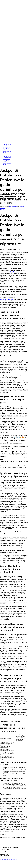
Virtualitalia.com (14, 272)
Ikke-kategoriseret (13, 206)
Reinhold (22, 206)
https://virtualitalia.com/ (6, 299)
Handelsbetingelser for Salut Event (9, 859)
